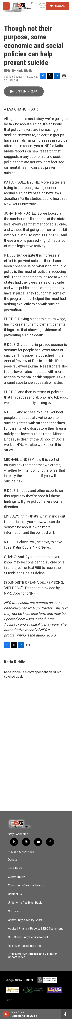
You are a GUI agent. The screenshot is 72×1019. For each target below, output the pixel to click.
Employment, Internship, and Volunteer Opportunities (32, 955)
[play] (6, 1014)
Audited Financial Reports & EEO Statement (35, 928)
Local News (15, 868)
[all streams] (66, 1014)
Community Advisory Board (25, 920)
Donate (59, 6)
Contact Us (15, 894)
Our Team (14, 911)
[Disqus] (36, 757)
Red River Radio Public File (24, 945)
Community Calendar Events (26, 885)
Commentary (16, 876)
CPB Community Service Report (28, 937)
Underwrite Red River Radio (25, 902)
